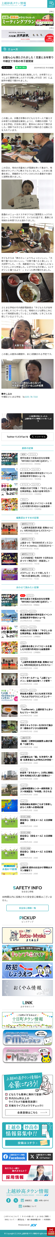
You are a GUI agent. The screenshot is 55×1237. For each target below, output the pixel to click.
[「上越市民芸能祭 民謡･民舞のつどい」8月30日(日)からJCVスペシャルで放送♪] (9, 663)
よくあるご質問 (43, 1216)
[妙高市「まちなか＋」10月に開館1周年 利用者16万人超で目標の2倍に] (9, 774)
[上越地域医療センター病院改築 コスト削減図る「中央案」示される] (9, 790)
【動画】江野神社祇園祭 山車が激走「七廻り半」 (36, 742)
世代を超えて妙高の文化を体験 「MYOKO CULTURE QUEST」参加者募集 (36, 600)
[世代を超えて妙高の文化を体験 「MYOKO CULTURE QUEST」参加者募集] (9, 600)
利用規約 (47, 1219)
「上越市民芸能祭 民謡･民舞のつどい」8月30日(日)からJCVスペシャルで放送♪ (36, 663)
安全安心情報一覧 (27, 907)
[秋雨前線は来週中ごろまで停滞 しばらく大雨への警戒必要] (9, 806)
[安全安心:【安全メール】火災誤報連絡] (9, 821)
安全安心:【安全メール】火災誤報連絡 (36, 821)
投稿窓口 (28, 1200)
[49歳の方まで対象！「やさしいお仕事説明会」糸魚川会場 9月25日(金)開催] (9, 632)
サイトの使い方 (28, 1216)
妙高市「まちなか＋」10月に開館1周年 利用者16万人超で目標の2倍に (36, 774)
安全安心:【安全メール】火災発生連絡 (36, 853)
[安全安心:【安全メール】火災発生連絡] (9, 853)
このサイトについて (11, 1216)
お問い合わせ (44, 1200)
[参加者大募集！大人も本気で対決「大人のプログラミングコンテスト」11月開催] (9, 695)
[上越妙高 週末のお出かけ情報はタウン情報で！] (9, 869)
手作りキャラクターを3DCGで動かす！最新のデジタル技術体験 (36, 727)
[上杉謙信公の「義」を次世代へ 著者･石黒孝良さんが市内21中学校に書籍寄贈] (9, 758)
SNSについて (10, 1219)
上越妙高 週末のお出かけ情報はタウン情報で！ (36, 869)
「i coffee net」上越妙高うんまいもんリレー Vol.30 (36, 711)
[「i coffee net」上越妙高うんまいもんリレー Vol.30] (9, 711)
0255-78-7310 (31, 396)
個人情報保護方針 (34, 1219)
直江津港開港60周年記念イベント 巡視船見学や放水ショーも (36, 616)
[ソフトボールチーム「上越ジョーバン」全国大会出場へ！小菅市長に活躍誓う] (9, 679)
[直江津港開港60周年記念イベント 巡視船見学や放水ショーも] (9, 616)
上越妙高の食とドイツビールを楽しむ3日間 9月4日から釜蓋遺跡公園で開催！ (36, 648)
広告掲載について (29, 1206)
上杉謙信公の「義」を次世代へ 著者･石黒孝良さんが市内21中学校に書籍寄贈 (36, 758)
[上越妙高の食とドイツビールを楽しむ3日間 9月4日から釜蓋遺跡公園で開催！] (9, 647)
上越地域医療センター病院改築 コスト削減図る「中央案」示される (36, 790)
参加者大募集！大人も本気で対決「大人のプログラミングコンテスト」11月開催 (36, 695)
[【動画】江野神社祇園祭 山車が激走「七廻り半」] (9, 742)
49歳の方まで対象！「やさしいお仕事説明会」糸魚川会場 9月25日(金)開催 (36, 632)
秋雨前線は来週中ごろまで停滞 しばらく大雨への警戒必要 (36, 806)
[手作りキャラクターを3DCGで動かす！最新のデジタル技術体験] (9, 727)
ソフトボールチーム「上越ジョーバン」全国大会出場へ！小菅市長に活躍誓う (36, 679)
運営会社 (20, 1219)
